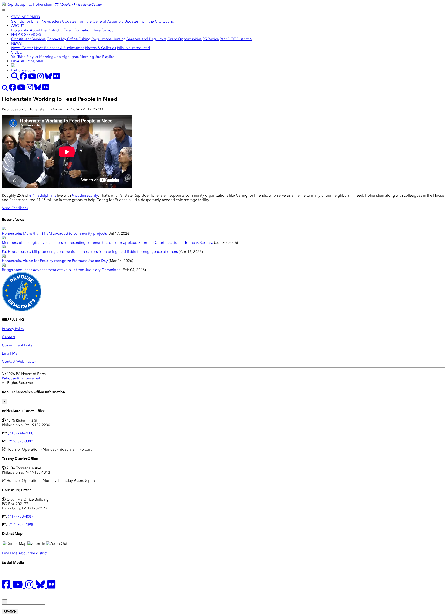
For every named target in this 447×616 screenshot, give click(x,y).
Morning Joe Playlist (97, 56)
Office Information (75, 30)
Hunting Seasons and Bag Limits (139, 39)
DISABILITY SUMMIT (28, 61)
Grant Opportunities (184, 39)
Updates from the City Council (150, 21)
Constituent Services (28, 39)
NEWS (16, 43)
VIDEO (17, 52)
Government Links (17, 345)
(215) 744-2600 (20, 433)
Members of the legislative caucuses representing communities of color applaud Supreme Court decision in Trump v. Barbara (107, 242)
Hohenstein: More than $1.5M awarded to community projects (54, 233)
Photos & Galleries (100, 48)
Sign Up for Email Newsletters (36, 21)
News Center (22, 48)
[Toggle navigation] (4, 10)
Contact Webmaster (19, 361)
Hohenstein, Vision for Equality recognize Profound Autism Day (55, 260)
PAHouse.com (23, 70)
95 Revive (211, 39)
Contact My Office (62, 39)
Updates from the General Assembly (92, 21)
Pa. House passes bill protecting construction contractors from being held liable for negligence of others (90, 251)
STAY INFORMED (25, 17)
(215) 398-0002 (20, 441)
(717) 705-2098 (20, 524)
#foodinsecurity (85, 195)
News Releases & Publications (59, 48)
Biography (20, 30)
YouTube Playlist (24, 56)
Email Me (9, 353)
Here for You (103, 30)
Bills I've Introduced (133, 48)
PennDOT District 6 (236, 39)
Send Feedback (15, 208)
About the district (32, 553)
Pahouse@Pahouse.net (21, 378)
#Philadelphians (42, 195)
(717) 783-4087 (20, 516)
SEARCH (10, 611)
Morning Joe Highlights (59, 56)
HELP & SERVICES (26, 34)
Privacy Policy (13, 329)
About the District (44, 30)
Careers (8, 337)
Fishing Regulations (95, 39)
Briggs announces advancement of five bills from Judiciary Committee (61, 270)
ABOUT (17, 25)
